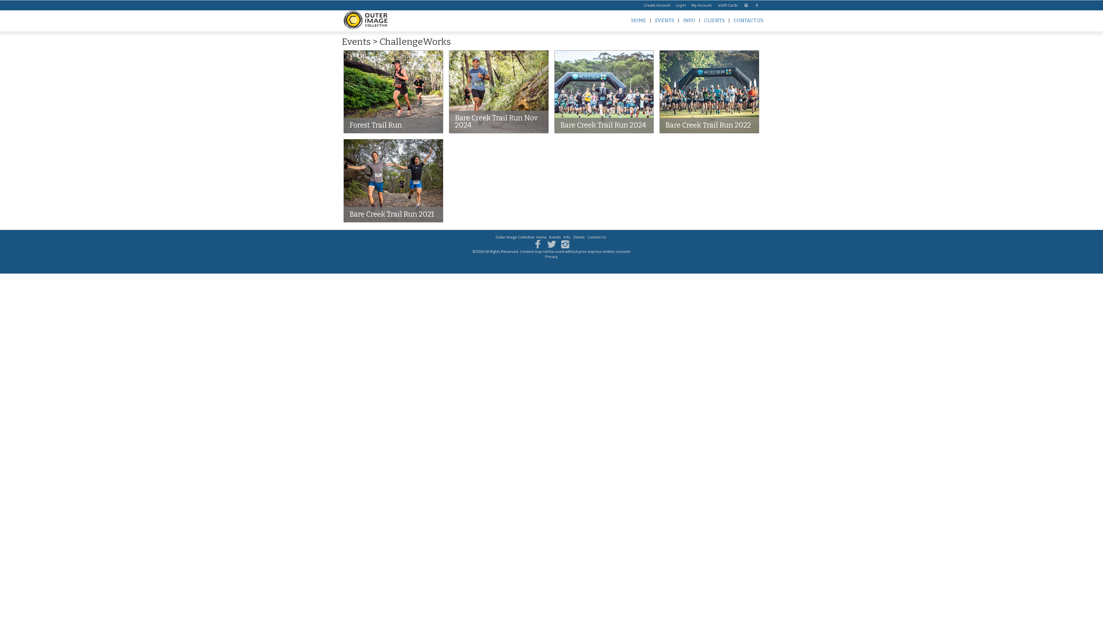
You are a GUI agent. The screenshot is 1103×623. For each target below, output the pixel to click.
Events (664, 21)
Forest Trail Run (376, 125)
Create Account (657, 5)
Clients (714, 21)
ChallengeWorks (415, 41)
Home (638, 21)
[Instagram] (565, 244)
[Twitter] (551, 244)
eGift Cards (728, 5)
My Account (701, 5)
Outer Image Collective (515, 237)
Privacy (551, 256)
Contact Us (748, 21)
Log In (681, 5)
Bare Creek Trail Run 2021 (392, 214)
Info (689, 21)
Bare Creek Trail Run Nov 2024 (496, 122)
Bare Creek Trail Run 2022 (708, 125)
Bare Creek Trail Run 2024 (603, 125)
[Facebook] (537, 244)
